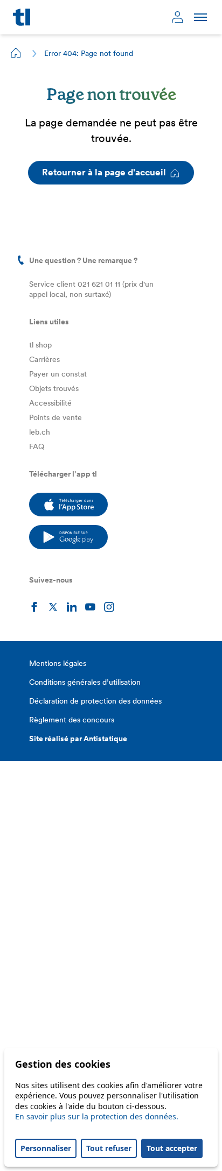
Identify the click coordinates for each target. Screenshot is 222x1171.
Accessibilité (50, 403)
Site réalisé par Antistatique (78, 738)
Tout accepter (172, 1148)
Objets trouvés (54, 388)
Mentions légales (57, 663)
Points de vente (55, 417)
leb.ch (39, 432)
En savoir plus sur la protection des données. (96, 1116)
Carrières (44, 359)
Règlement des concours (71, 719)
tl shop (40, 344)
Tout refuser (108, 1148)
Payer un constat (58, 374)
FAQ (36, 446)
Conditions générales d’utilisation (85, 682)
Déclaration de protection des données (95, 701)
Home (16, 52)
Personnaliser (45, 1148)
